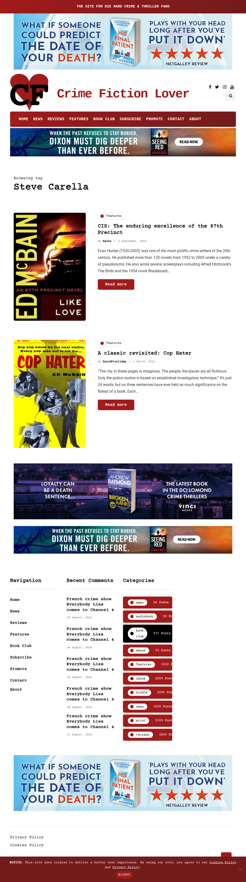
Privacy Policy (27, 837)
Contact (176, 119)
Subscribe (130, 119)
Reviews (56, 119)
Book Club (104, 119)
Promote (154, 119)
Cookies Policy (27, 845)
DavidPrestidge (114, 361)
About (195, 119)
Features (78, 119)
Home (23, 119)
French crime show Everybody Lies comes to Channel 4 (90, 604)
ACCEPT (124, 874)
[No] (240, 869)
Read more (116, 284)
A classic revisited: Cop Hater (144, 353)
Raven (107, 241)
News (38, 119)
